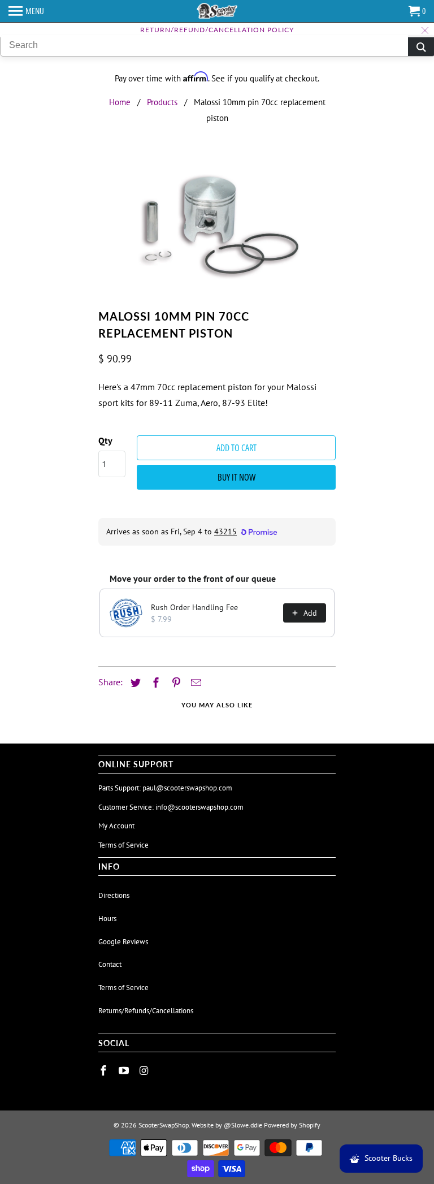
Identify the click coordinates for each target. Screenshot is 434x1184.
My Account (116, 826)
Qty (105, 440)
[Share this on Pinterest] (175, 682)
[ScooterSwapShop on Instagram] (145, 1070)
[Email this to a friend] (194, 682)
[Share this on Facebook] (154, 682)
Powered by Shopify (292, 1125)
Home (120, 102)
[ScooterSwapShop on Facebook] (104, 1070)
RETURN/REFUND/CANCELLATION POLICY (217, 29)
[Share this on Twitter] (134, 682)
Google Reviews (123, 942)
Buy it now (236, 477)
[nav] (26, 11)
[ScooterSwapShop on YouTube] (125, 1070)
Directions (113, 895)
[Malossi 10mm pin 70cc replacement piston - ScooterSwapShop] (217, 228)
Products (162, 102)
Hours (107, 918)
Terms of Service (123, 845)
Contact (109, 964)
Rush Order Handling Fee (194, 607)
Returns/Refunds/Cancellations (145, 1011)
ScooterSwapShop (163, 1125)
